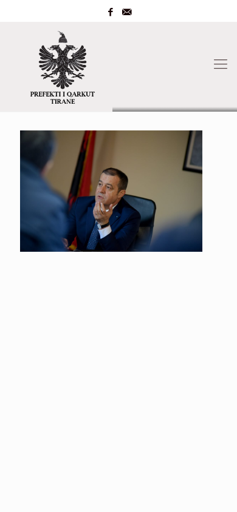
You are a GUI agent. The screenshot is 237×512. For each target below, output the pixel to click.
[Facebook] (111, 12)
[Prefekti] (118, 64)
